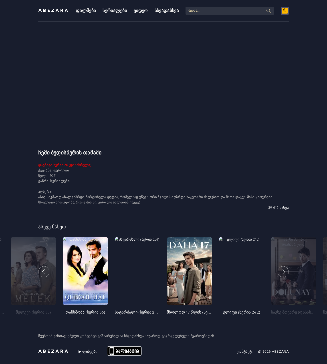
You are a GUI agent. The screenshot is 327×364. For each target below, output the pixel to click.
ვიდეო (141, 11)
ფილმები (86, 11)
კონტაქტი (245, 351)
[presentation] (43, 271)
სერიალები (115, 11)
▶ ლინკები (88, 351)
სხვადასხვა (167, 11)
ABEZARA (53, 10)
